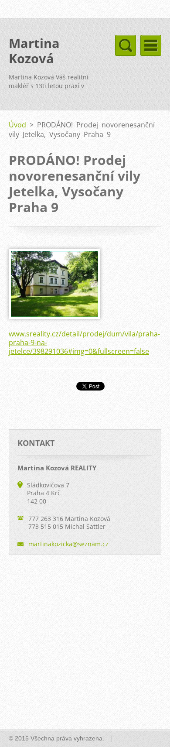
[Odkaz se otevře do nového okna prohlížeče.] (54, 316)
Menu (150, 45)
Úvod (17, 125)
